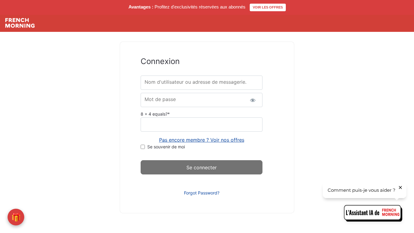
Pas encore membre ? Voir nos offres (201, 140)
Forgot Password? (201, 192)
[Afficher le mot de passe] (252, 100)
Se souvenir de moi (166, 146)
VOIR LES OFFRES (268, 7)
